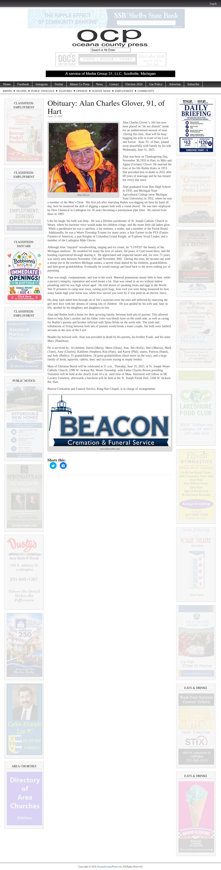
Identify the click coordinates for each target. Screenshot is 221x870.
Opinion (81, 91)
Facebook (23, 84)
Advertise (175, 84)
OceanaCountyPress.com (109, 866)
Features (65, 91)
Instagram (42, 84)
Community (146, 91)
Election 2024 (133, 84)
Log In (213, 3)
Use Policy (155, 84)
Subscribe (193, 84)
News (99, 84)
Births (7, 91)
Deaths (21, 91)
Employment (124, 91)
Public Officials (42, 91)
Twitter (58, 84)
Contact (114, 84)
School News (101, 91)
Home (7, 84)
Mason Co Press (79, 84)
